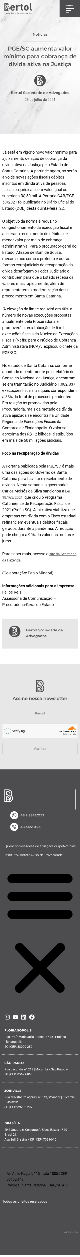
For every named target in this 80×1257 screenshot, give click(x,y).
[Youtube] (15, 1017)
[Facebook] (32, 1017)
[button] (40, 932)
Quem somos (15, 846)
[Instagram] (7, 1017)
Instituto (11, 855)
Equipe (57, 846)
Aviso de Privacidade (46, 855)
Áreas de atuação (39, 846)
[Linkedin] (23, 1017)
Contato (24, 855)
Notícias (69, 846)
